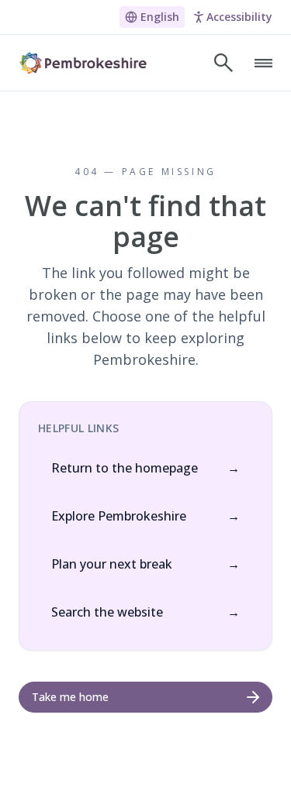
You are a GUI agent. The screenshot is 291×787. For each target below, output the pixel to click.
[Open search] (223, 63)
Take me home (70, 696)
